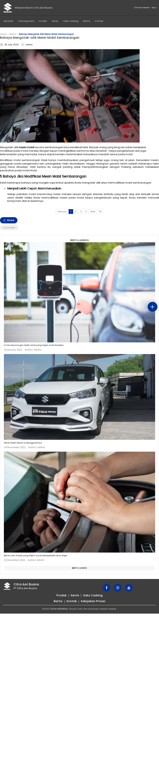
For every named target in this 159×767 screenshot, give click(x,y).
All (100, 211)
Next (93, 211)
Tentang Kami (26, 21)
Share (10, 220)
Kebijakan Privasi (93, 601)
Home (3, 34)
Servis (55, 21)
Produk (43, 21)
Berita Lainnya (79, 568)
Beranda (8, 21)
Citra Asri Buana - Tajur (145, 7)
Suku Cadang (70, 21)
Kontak (99, 21)
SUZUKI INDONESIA (59, 609)
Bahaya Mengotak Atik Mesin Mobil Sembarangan (46, 34)
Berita (86, 21)
